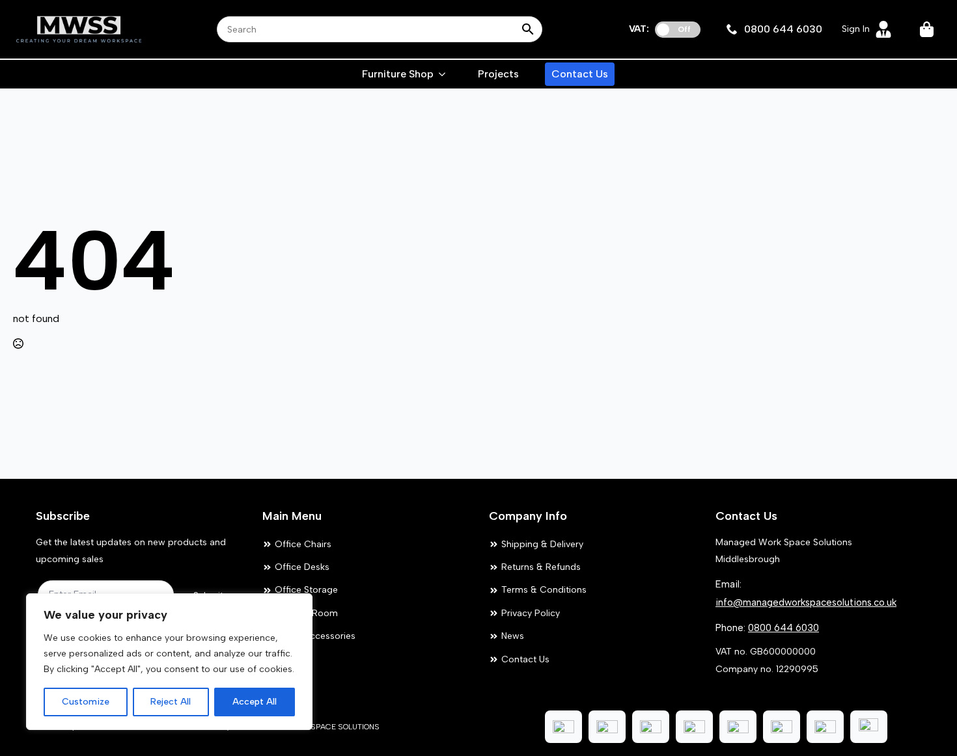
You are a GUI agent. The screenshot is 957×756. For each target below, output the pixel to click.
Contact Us (579, 74)
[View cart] (927, 29)
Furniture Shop (398, 74)
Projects (498, 74)
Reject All (170, 701)
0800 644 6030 (783, 628)
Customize (85, 701)
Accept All (254, 701)
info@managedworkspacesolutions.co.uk (805, 602)
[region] (169, 661)
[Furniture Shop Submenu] (443, 74)
